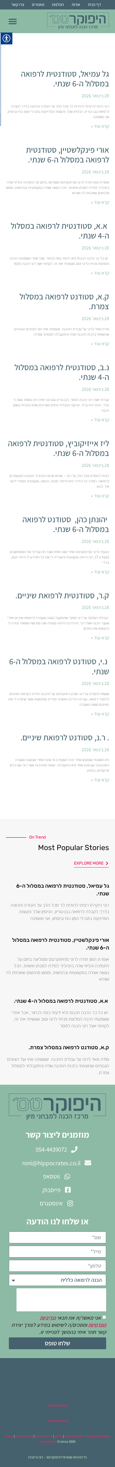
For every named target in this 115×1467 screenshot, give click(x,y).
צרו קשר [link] (17, 4)
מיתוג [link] (59, 1436)
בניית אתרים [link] (43, 1436)
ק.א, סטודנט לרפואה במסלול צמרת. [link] (64, 301)
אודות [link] (76, 4)
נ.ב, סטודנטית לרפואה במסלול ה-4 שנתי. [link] (61, 372)
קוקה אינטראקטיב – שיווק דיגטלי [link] (87, 1436)
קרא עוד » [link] (100, 126)
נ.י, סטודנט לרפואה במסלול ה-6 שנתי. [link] (59, 666)
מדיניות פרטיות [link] (58, 1420)
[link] (78, 21)
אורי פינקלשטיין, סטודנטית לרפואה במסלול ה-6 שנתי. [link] (67, 154)
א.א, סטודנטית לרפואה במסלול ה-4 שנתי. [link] (60, 230)
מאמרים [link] (38, 4)
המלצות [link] (58, 4)
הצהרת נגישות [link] (57, 1405)
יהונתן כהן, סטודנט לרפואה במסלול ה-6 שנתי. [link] (65, 524)
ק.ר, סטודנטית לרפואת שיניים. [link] (61, 595)
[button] (12, 21)
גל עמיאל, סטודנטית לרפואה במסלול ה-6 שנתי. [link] (65, 78)
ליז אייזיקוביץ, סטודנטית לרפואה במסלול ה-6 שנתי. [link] (58, 448)
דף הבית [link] (94, 4)
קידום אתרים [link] (24, 1436)
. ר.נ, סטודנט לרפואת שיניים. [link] (64, 737)
